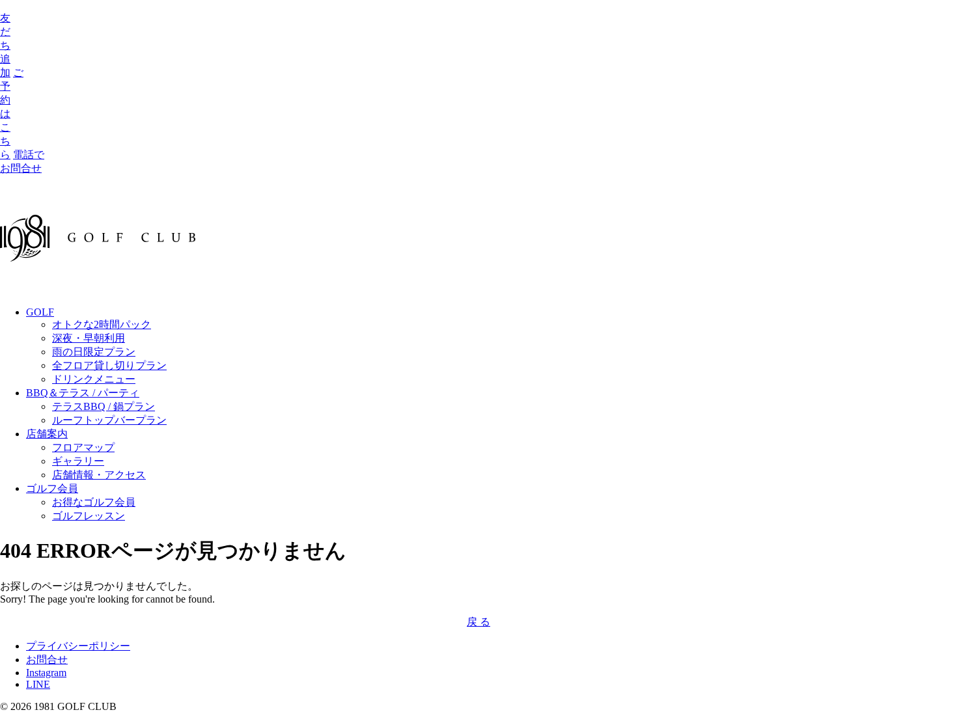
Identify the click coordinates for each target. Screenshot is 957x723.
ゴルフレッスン (88, 515)
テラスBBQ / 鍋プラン (103, 406)
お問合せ (47, 659)
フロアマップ (83, 447)
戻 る (478, 621)
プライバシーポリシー (78, 645)
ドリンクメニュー (93, 379)
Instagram (46, 672)
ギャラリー (78, 461)
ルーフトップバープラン (109, 420)
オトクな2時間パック (101, 324)
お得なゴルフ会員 (93, 502)
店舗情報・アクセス (99, 474)
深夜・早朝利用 (88, 338)
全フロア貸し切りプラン (109, 365)
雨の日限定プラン (93, 351)
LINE (38, 684)
